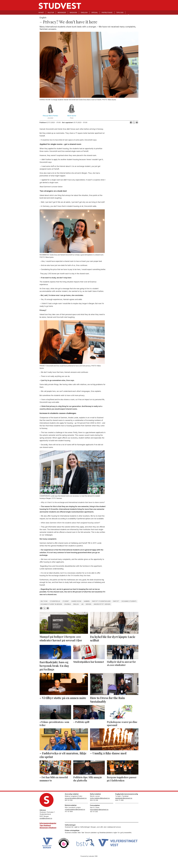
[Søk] (128, 15)
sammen (87, 601)
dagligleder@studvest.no (123, 798)
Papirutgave (107, 12)
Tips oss (119, 12)
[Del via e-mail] (136, 122)
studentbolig (55, 601)
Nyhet (41, 12)
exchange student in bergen (51, 604)
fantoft (116, 601)
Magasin (73, 12)
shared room (76, 601)
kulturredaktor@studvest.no (100, 798)
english (76, 604)
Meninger (62, 12)
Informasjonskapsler (48, 823)
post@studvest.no (46, 818)
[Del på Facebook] (131, 122)
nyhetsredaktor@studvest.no (75, 809)
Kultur (51, 12)
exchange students (129, 601)
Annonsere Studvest (48, 828)
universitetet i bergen (102, 604)
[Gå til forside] (60, 6)
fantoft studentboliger (101, 601)
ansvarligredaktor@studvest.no (76, 798)
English (84, 12)
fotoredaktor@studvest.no (99, 809)
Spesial (94, 12)
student (66, 601)
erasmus (67, 604)
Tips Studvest (45, 825)
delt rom (44, 601)
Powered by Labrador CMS (89, 856)
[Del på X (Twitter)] (133, 122)
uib (82, 604)
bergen (88, 604)
